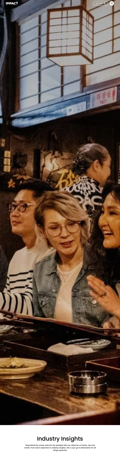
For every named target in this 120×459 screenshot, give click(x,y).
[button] (112, 3)
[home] (12, 3)
